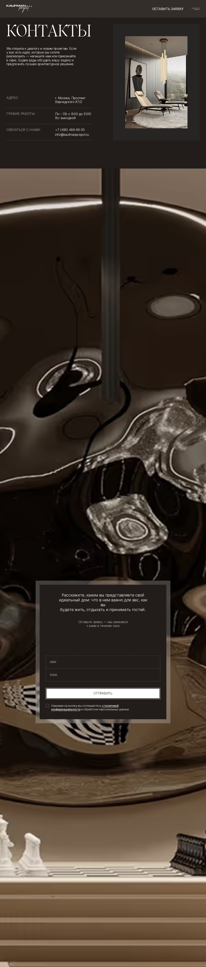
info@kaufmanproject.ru (72, 134)
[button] (196, 9)
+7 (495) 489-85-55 (69, 129)
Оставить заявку (167, 8)
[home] (19, 9)
